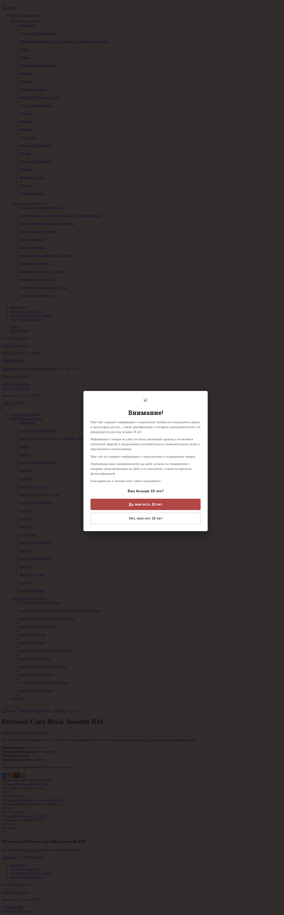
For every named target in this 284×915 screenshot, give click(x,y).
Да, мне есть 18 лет (145, 504)
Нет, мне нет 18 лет (145, 518)
